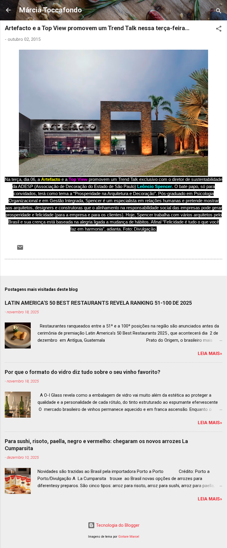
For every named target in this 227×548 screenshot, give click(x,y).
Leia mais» (210, 353)
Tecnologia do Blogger (117, 525)
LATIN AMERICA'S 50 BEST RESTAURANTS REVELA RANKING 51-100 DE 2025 (98, 303)
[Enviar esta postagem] (20, 249)
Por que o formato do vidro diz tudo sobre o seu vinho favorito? (82, 372)
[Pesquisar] (218, 12)
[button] (218, 29)
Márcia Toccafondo (50, 10)
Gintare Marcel (128, 537)
